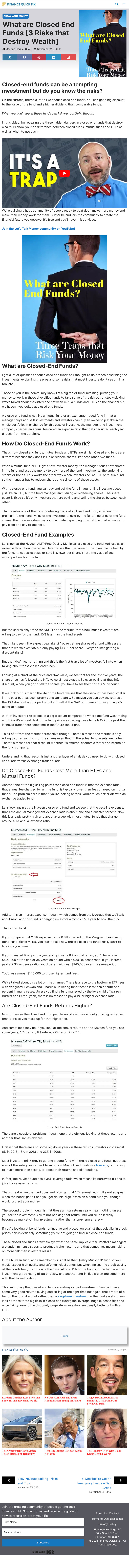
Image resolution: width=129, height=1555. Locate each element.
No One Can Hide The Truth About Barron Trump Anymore (63, 1399)
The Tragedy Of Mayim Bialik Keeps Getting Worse (104, 1452)
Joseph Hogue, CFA (18, 49)
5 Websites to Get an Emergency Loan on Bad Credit (93, 1483)
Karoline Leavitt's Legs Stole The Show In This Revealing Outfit (21, 1399)
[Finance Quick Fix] (19, 4)
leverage (102, 1165)
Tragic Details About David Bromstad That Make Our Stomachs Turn (102, 1400)
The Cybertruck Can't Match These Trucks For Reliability (19, 1452)
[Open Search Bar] (117, 4)
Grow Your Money (16, 16)
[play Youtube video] (64, 173)
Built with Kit (43, 1552)
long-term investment (73, 1296)
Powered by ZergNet (117, 1350)
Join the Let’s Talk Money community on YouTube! (38, 228)
